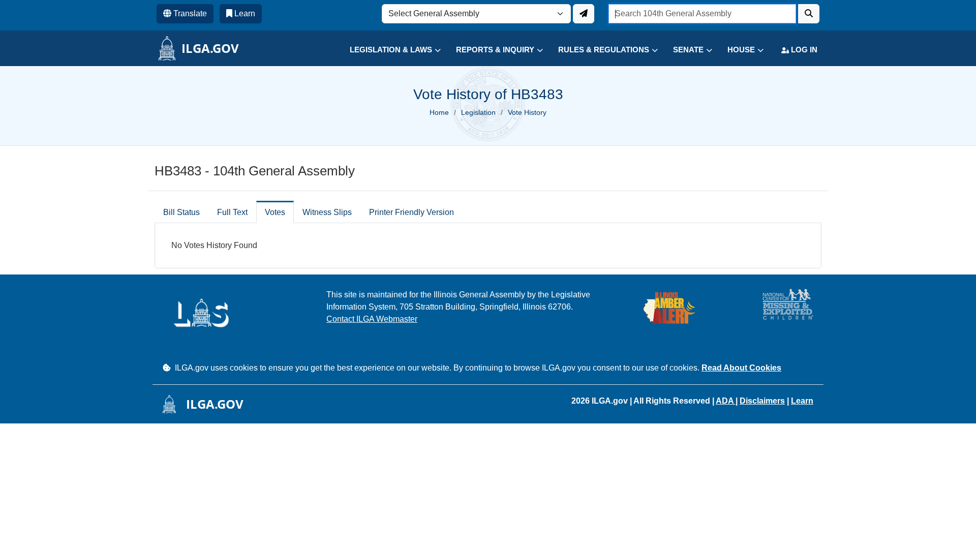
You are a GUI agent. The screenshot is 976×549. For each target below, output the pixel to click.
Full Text (232, 212)
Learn (802, 400)
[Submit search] (808, 13)
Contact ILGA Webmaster (371, 319)
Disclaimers (762, 400)
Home (439, 112)
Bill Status (181, 212)
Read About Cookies (741, 367)
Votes (275, 212)
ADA (726, 400)
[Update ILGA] (583, 13)
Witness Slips (327, 212)
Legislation (478, 112)
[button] (387, 50)
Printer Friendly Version (411, 212)
